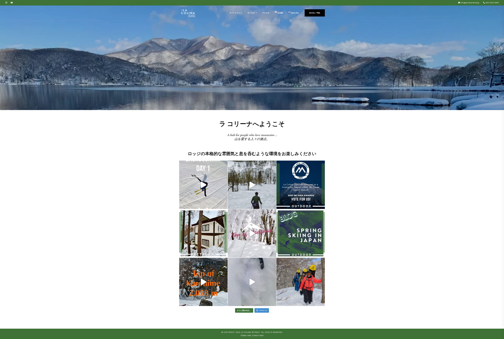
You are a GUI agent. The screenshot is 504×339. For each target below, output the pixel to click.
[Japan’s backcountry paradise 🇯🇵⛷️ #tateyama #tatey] (203, 185)
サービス (251, 13)
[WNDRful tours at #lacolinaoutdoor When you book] (300, 282)
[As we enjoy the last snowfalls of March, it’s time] (300, 233)
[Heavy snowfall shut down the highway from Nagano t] (252, 282)
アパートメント (235, 13)
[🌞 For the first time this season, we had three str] (203, 282)
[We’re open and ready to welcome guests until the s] (203, 233)
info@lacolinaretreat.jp (470, 3)
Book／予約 (314, 13)
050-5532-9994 (492, 3)
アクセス (266, 13)
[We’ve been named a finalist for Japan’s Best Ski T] (300, 185)
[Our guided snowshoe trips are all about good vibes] (252, 185)
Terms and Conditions (252, 335)
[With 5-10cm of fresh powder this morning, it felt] (252, 233)
